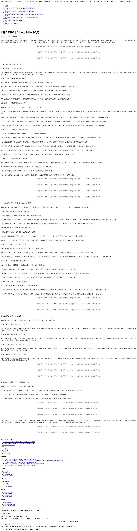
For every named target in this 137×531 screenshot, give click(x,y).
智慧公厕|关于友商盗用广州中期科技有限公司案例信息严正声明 (19, 459)
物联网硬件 (9, 11)
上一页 (19, 442)
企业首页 (5, 5)
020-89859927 (4, 508)
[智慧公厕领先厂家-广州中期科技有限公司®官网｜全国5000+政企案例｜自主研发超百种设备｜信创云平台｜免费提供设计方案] (68, 1)
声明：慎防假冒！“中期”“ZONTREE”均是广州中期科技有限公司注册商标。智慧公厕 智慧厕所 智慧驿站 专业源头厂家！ (33, 460)
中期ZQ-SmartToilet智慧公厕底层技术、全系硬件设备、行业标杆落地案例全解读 (23, 463)
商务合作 (10, 23)
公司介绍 (5, 6)
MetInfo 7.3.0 (9, 524)
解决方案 (5, 12)
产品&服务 (6, 9)
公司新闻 (8, 20)
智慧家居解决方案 (38, 14)
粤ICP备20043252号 (5, 513)
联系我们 (5, 21)
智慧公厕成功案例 (10, 17)
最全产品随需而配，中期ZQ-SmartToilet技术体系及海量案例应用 (19, 462)
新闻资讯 (5, 18)
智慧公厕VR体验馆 (29, 8)
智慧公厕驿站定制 (29, 11)
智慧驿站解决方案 (20, 14)
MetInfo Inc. (22, 524)
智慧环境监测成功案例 (21, 17)
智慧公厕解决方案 (10, 14)
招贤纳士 (15, 23)
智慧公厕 (5, 439)
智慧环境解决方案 (29, 14)
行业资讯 (13, 20)
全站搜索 (5, 24)
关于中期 (5, 8)
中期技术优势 (11, 8)
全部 (4, 11)
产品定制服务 (21, 11)
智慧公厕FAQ (19, 20)
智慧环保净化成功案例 (33, 17)
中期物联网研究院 (20, 8)
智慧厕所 (10, 439)
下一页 (18, 443)
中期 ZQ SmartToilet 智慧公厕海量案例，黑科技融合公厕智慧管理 (19, 465)
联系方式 (5, 23)
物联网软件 (15, 11)
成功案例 (5, 15)
